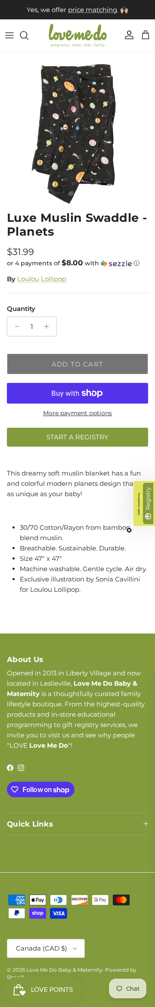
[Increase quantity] (48, 326)
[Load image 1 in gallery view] (77, 129)
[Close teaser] (129, 530)
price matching (92, 10)
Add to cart (77, 364)
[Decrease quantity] (14, 326)
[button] (77, 263)
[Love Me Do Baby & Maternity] (78, 35)
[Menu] (9, 35)
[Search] (28, 35)
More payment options (77, 413)
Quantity (21, 309)
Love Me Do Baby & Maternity (64, 970)
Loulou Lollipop (41, 279)
